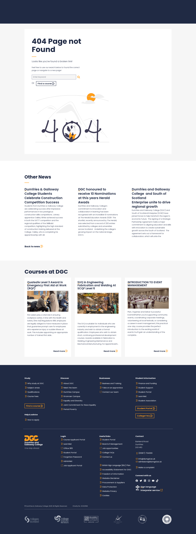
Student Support (145, 387)
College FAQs (108, 452)
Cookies (105, 495)
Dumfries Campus (72, 392)
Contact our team (110, 392)
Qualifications (33, 392)
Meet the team (70, 387)
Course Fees (32, 396)
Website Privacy (109, 491)
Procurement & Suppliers (113, 482)
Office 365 (68, 448)
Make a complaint (146, 467)
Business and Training (111, 383)
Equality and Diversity (73, 400)
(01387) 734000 (145, 453)
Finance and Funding (147, 383)
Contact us (107, 457)
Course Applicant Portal (74, 439)
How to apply (33, 420)
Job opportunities (110, 448)
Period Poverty (70, 409)
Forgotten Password (73, 457)
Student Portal (144, 392)
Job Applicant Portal (73, 465)
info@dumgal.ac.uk (146, 459)
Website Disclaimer (111, 478)
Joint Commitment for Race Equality (80, 405)
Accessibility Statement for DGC (116, 469)
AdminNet (68, 461)
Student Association (147, 400)
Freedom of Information (113, 474)
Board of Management (112, 444)
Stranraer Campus (72, 396)
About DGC (69, 383)
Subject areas (33, 387)
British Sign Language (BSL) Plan (116, 465)
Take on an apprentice (112, 387)
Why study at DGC (35, 383)
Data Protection (109, 487)
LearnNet (142, 396)
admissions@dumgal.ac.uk (150, 461)
